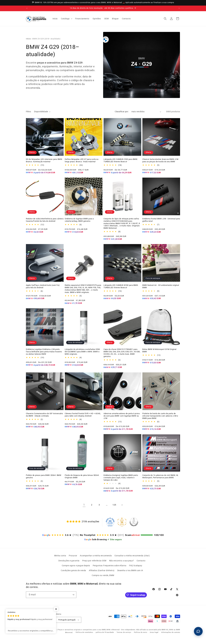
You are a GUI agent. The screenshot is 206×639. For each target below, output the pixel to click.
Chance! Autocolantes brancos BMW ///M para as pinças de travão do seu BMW (160, 160)
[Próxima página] (122, 505)
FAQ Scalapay (135, 565)
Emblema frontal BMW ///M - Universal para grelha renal (161, 220)
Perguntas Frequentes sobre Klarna (109, 565)
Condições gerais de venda (73, 570)
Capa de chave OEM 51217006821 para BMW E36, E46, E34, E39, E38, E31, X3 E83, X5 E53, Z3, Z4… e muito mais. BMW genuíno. (122, 352)
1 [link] (84, 504)
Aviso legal (154, 632)
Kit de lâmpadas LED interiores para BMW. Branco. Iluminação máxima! (44, 160)
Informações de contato (170, 632)
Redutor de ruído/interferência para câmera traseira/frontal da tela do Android (44, 220)
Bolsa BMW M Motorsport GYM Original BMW (159, 350)
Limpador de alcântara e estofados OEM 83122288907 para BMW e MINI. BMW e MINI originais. (82, 351)
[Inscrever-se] (73, 594)
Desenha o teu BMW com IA (130, 570)
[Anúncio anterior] (27, 8)
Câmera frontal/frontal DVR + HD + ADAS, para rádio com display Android (83, 414)
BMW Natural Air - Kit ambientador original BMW (160, 286)
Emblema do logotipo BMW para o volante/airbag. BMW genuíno (79, 220)
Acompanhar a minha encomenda (96, 555)
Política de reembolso (84, 632)
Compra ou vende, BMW (103, 575)
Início (28, 39)
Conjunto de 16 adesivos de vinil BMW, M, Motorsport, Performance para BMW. (160, 476)
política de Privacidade (105, 632)
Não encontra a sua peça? (121, 561)
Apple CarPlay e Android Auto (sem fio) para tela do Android (43, 286)
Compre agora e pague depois (76, 565)
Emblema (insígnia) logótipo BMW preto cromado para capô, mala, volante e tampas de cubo (121, 477)
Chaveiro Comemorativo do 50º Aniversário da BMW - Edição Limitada (44, 414)
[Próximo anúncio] (179, 8)
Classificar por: (122, 111)
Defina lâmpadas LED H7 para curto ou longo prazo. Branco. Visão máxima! (82, 160)
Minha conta (60, 555)
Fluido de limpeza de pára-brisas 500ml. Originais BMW (82, 476)
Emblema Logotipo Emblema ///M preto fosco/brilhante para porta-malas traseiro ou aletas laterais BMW (44, 351)
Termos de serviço (124, 632)
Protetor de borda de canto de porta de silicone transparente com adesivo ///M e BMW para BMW (160, 415)
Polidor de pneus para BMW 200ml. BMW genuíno (43, 476)
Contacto (141, 561)
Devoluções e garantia (68, 561)
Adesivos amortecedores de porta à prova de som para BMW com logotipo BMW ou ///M (122, 415)
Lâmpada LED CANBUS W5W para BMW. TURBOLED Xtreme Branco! (121, 286)
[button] (66, 19)
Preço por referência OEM (94, 561)
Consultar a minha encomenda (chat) (132, 555)
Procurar (73, 555)
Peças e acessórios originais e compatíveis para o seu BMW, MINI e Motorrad (89, 630)
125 (114, 505)
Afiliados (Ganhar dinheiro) (101, 570)
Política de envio (140, 632)
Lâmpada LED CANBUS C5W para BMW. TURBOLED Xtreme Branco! (121, 160)
